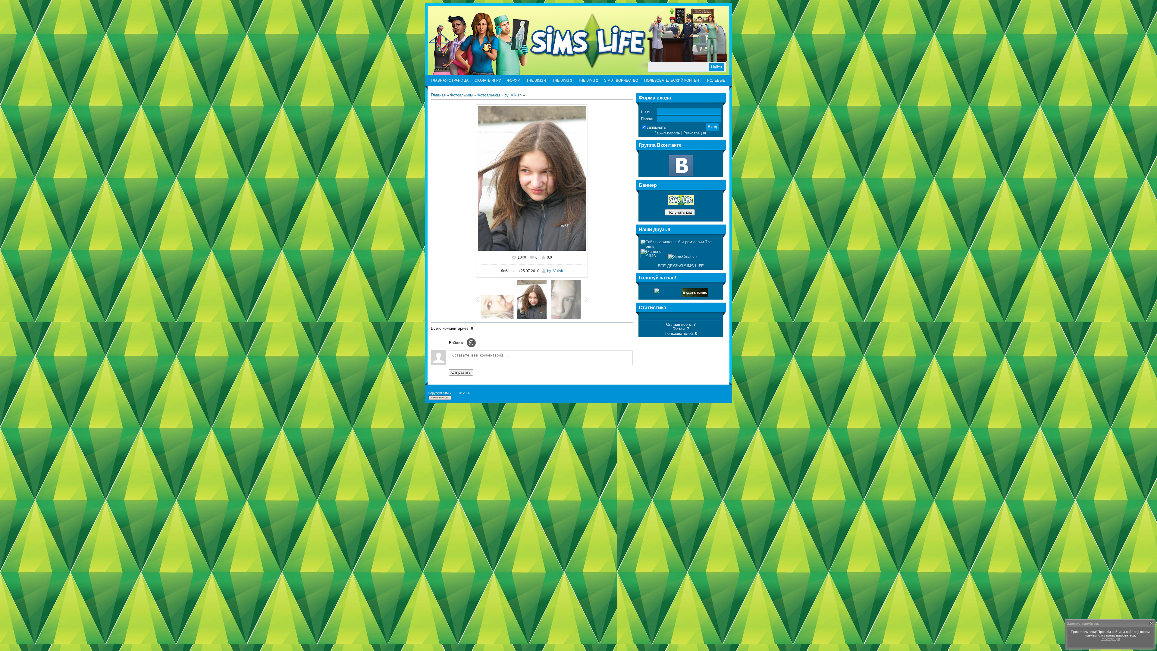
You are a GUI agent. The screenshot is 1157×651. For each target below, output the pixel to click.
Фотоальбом (461, 95)
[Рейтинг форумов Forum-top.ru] (695, 296)
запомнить (656, 127)
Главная (438, 95)
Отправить (461, 372)
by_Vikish (513, 95)
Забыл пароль (667, 133)
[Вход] (471, 342)
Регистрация (694, 133)
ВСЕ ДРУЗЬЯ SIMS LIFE (681, 266)
